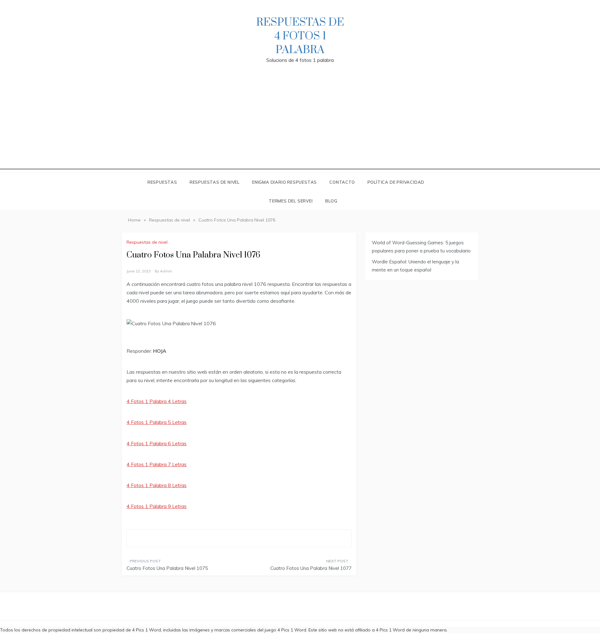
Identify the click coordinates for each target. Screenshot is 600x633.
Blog (331, 200)
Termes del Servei (291, 200)
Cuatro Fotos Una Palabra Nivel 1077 (311, 568)
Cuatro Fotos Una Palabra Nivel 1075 (167, 568)
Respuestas (162, 182)
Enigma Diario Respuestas (284, 182)
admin (166, 271)
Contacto (342, 182)
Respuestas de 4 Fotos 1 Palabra (300, 36)
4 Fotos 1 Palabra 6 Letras (157, 443)
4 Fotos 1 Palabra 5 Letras (157, 422)
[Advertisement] (300, 125)
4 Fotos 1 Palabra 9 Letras (157, 506)
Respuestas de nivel (215, 182)
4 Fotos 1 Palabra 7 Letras (157, 464)
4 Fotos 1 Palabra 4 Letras (157, 401)
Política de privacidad (396, 182)
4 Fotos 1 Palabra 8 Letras (157, 485)
